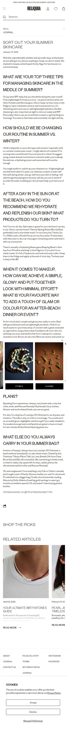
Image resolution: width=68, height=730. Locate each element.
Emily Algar (38, 63)
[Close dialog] (62, 340)
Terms (25, 661)
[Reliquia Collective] (34, 8)
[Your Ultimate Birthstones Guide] (26, 571)
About (6, 655)
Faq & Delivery (30, 655)
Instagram (55, 655)
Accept (33, 702)
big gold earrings (40, 480)
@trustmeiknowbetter (38, 492)
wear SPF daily (16, 96)
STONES (19, 386)
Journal (7, 661)
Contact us (9, 667)
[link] (19, 361)
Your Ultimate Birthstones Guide (25, 609)
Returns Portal (31, 667)
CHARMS (49, 386)
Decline (33, 711)
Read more (10, 627)
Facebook (54, 661)
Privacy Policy (54, 692)
